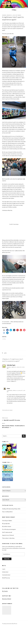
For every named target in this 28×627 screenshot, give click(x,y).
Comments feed (6, 575)
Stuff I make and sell (7, 532)
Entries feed (5, 572)
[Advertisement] (6, 610)
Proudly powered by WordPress (9, 623)
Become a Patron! (6, 598)
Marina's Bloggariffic (9, 3)
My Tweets (5, 591)
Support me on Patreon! (8, 535)
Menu (14, 10)
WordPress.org (6, 578)
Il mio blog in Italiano (7, 520)
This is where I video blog (8, 538)
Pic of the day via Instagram (9, 529)
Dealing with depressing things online (11, 508)
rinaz (19, 15)
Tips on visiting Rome (7, 511)
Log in (3, 569)
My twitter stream (6, 526)
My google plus (6, 523)
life (5, 353)
